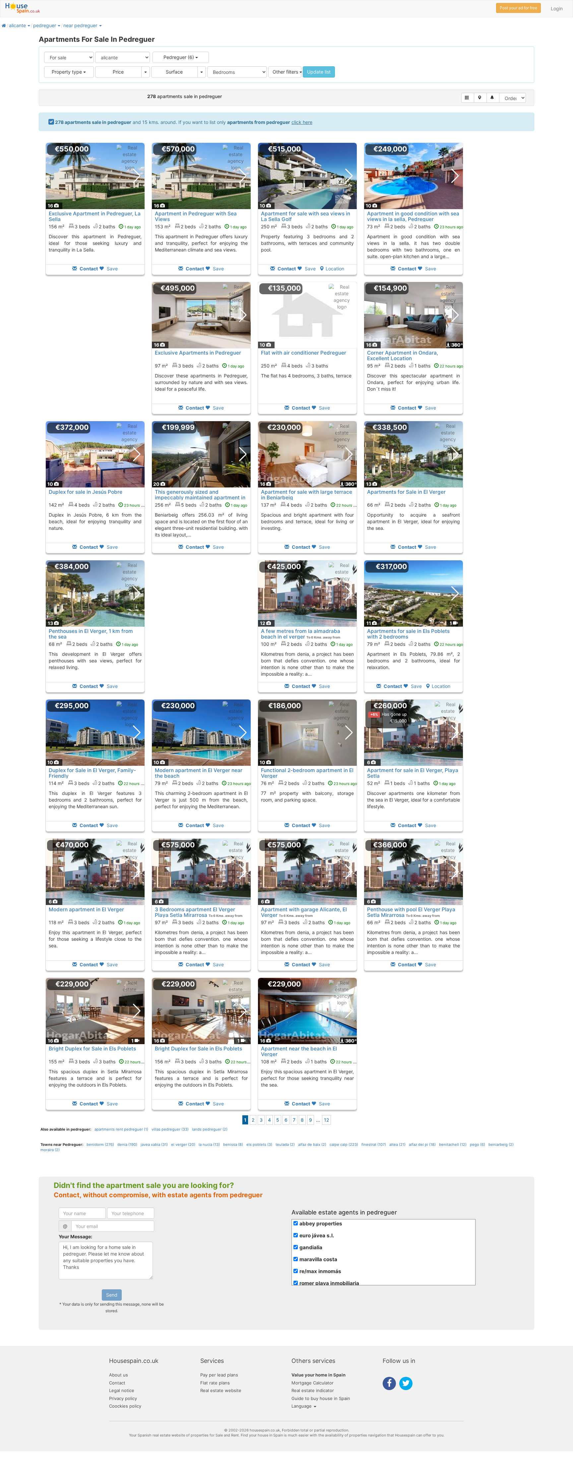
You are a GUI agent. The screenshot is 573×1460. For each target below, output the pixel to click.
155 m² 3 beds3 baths (98, 1061)
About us (118, 1374)
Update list (319, 72)
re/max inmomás (320, 1271)
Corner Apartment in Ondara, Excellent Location (402, 356)
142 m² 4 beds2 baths (98, 505)
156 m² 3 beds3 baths (204, 1061)
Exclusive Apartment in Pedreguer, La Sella (95, 216)
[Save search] (492, 98)
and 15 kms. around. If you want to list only (183, 122)
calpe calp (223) (344, 1144)
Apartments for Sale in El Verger (406, 492)
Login (557, 8)
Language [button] (302, 1406)
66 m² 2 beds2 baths (412, 505)
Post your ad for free (518, 7)
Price (118, 72)
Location (335, 268)
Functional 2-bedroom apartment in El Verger (307, 773)
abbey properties (320, 1223)
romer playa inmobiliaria (329, 1283)
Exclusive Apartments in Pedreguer (198, 353)
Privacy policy (123, 1398)
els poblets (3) (259, 1144)
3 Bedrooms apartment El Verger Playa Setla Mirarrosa (195, 912)
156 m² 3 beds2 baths (95, 226)
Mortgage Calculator (312, 1382)
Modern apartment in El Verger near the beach (198, 773)
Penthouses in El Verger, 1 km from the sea (91, 634)
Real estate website (220, 1390)
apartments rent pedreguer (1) (121, 1129)
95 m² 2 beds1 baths (415, 365)
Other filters (286, 72)
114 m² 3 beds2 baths (98, 783)
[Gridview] (467, 98)
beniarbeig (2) (501, 1144)
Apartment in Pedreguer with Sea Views (196, 216)
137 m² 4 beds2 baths (310, 505)
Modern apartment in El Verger (86, 909)
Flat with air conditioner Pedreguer (303, 353)
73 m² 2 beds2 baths (415, 226)
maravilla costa (318, 1259)
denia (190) (127, 1144)
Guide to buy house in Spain (320, 1398)
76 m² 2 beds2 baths (309, 783)
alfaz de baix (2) (312, 1144)
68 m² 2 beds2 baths (93, 644)
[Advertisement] (95, 352)
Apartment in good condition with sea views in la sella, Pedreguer (413, 216)
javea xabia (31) (154, 1144)
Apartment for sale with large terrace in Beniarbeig (306, 495)
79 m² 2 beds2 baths (415, 644)
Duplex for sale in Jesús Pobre (85, 492)
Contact (117, 1382)
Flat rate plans (215, 1382)
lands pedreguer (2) (209, 1129)
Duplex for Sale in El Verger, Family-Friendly (92, 773)
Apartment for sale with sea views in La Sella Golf (305, 216)
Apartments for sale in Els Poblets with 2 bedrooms (408, 634)
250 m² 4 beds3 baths (294, 365)
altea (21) (397, 1144)
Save (111, 268)
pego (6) (477, 1144)
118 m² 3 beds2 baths (94, 922)
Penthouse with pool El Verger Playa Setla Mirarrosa (411, 912)
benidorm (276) (100, 1144)
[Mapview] (480, 98)
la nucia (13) (209, 1144)
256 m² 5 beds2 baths (201, 505)
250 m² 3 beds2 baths (307, 226)
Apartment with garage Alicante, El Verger (304, 912)
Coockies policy (125, 1406)
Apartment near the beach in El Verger (299, 1051)
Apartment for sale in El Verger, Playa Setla (412, 773)
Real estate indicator (312, 1390)
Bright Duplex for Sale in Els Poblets (92, 1048)
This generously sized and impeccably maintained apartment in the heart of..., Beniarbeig (200, 497)
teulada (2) (285, 1144)
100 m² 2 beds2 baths (307, 644)
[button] (28, 25)
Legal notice (121, 1390)
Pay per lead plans (219, 1374)
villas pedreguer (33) (170, 1129)
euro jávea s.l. (316, 1235)
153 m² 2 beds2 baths (201, 226)
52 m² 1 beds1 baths (411, 783)
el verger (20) (183, 1144)
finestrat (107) (373, 1144)
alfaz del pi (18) (422, 1144)
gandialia (310, 1247)
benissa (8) (233, 1144)
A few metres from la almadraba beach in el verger (300, 634)
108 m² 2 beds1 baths (310, 1061)
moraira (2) (50, 1150)
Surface (174, 72)
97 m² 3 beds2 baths (199, 365)
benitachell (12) (453, 1144)
